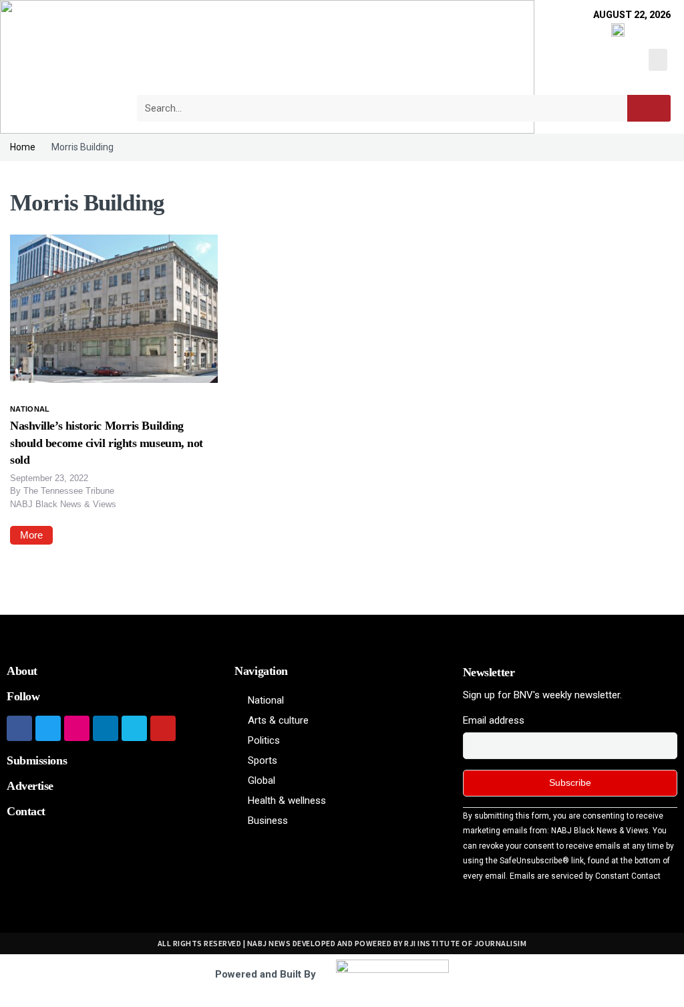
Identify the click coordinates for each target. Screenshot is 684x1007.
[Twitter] (48, 728)
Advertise (30, 786)
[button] (658, 60)
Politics (264, 740)
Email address (493, 720)
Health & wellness (287, 801)
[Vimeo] (134, 728)
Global (261, 780)
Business (268, 821)
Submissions (37, 760)
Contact (26, 811)
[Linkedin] (105, 728)
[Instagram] (77, 728)
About (22, 671)
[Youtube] (163, 728)
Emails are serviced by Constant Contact (585, 876)
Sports (262, 760)
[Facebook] (19, 728)
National (30, 409)
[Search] (649, 108)
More (31, 535)
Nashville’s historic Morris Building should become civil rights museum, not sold (106, 442)
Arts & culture (278, 720)
